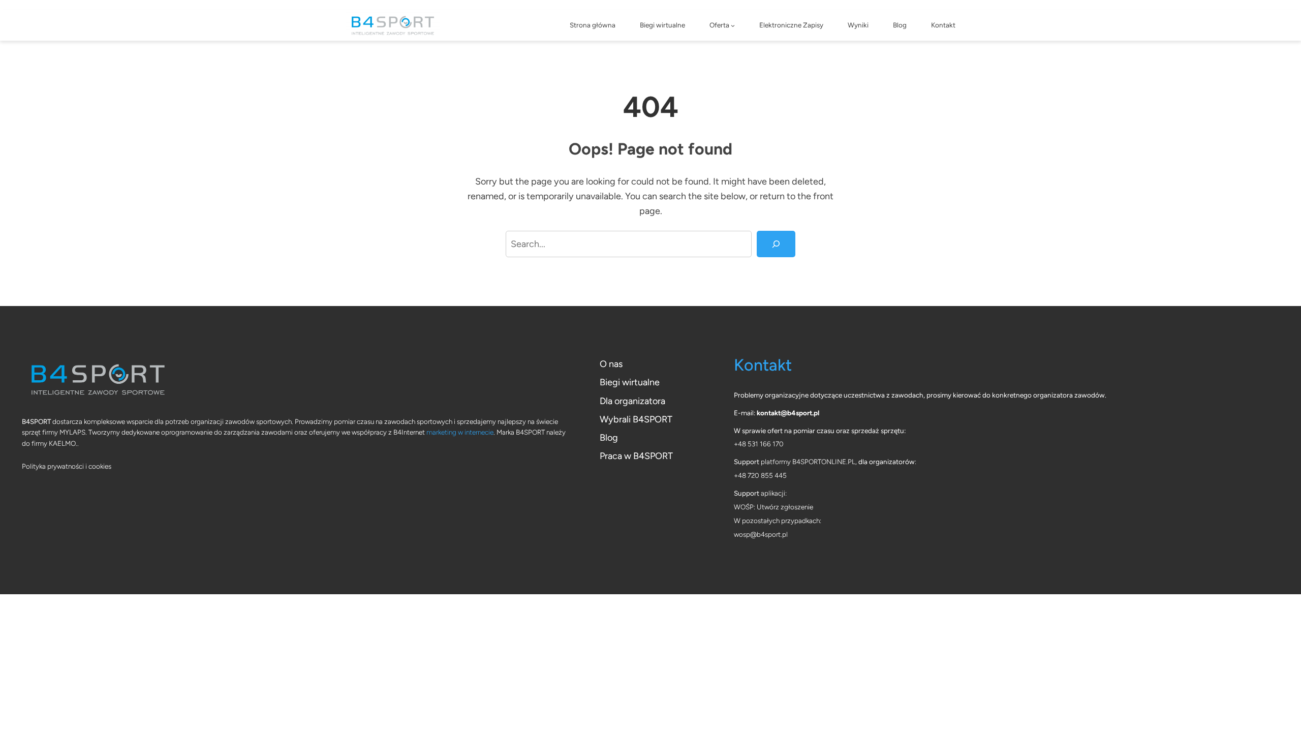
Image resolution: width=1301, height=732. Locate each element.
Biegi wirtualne (630, 382)
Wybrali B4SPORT (636, 419)
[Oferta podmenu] (733, 25)
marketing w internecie (459, 432)
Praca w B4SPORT (636, 456)
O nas (611, 364)
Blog (609, 437)
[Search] (776, 244)
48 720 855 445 (762, 475)
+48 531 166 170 (759, 444)
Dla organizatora (632, 401)
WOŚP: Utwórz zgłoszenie (773, 507)
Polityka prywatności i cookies (66, 466)
